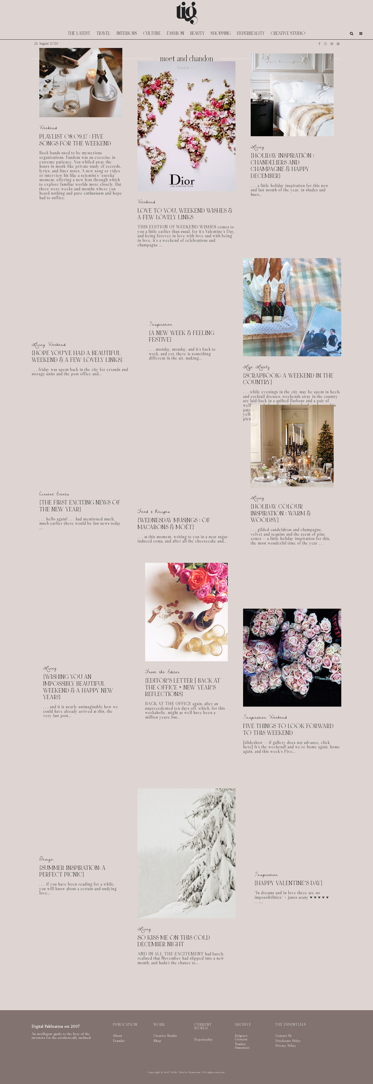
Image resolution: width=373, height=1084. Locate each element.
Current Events (54, 494)
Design (46, 859)
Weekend (48, 127)
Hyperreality (251, 33)
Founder (119, 1041)
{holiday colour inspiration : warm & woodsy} (281, 513)
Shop (157, 1041)
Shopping (221, 33)
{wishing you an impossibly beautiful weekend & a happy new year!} (78, 687)
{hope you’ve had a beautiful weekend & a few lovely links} (77, 356)
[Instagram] (325, 44)
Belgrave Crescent (241, 1037)
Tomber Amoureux (242, 1045)
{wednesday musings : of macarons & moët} (174, 524)
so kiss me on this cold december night (174, 941)
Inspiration (161, 324)
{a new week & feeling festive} (181, 336)
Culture (152, 33)
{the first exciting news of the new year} (80, 506)
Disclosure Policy (288, 1041)
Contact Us (283, 1036)
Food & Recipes (154, 511)
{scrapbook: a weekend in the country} (288, 379)
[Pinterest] (332, 44)
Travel (103, 33)
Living (257, 146)
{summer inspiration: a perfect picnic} (72, 871)
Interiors (127, 33)
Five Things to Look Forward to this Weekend (288, 729)
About (117, 1036)
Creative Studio (288, 33)
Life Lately (256, 366)
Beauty (197, 33)
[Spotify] (338, 44)
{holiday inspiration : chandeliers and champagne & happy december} (282, 166)
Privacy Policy (285, 1045)
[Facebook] (319, 44)
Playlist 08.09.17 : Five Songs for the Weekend (75, 140)
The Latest (79, 33)
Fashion (175, 33)
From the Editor (162, 671)
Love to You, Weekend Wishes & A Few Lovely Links (185, 214)
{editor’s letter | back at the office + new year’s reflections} (183, 688)
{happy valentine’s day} (289, 883)
